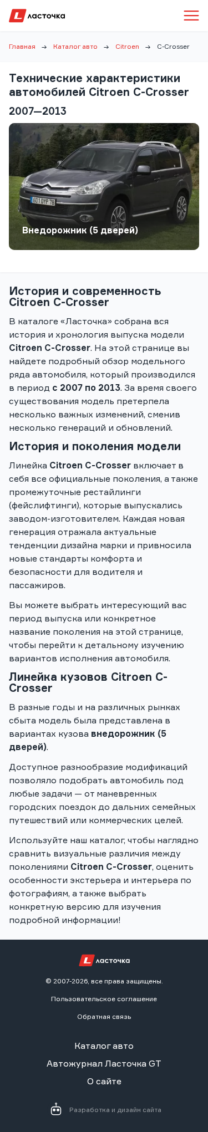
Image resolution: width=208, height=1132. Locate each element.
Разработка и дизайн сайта (115, 1109)
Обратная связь (104, 1016)
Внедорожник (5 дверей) (80, 230)
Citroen (127, 46)
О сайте (104, 1081)
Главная (22, 46)
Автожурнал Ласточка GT (104, 1063)
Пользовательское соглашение (104, 999)
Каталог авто (75, 46)
